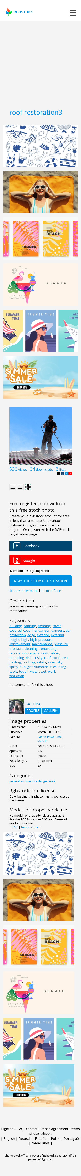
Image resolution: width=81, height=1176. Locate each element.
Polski (55, 1138)
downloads (44, 469)
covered (15, 630)
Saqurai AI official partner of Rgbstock (52, 1157)
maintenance (42, 644)
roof (47, 657)
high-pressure (41, 639)
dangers (57, 630)
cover (57, 626)
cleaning (44, 626)
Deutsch (24, 1138)
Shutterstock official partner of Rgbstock (30, 1155)
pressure (61, 644)
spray (13, 667)
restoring (16, 657)
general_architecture (23, 781)
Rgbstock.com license (32, 790)
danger (44, 630)
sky (60, 662)
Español (41, 1138)
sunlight (26, 667)
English (9, 1138)
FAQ (15, 827)
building (15, 626)
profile (33, 710)
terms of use (29, 827)
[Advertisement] (40, 63)
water (34, 671)
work (52, 671)
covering (30, 630)
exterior (43, 635)
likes (62, 469)
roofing (15, 662)
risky (38, 657)
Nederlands (41, 1143)
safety (41, 662)
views (22, 469)
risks (29, 657)
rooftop (29, 662)
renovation (18, 653)
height (14, 639)
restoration (50, 653)
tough (23, 671)
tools (13, 671)
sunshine (41, 667)
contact (31, 1129)
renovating (48, 648)
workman (16, 676)
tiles (53, 667)
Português (72, 1138)
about (45, 1133)
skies (52, 662)
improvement (19, 644)
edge (31, 635)
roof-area (60, 657)
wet (43, 671)
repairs (33, 653)
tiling (62, 667)
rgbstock (23, 12)
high (24, 639)
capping (30, 626)
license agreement (54, 1129)
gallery (51, 710)
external (57, 635)
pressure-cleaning (23, 648)
